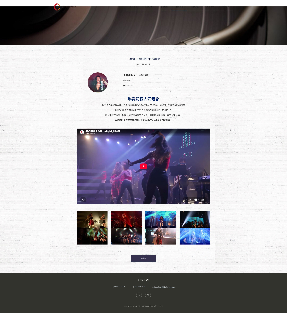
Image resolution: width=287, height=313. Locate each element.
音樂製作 (179, 7)
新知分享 (210, 7)
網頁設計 (153, 306)
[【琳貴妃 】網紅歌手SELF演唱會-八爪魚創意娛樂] (146, 64)
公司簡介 (133, 7)
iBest (161, 306)
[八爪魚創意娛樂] (65, 10)
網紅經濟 (148, 7)
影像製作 (164, 7)
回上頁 (143, 258)
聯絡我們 (225, 7)
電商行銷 (195, 7)
